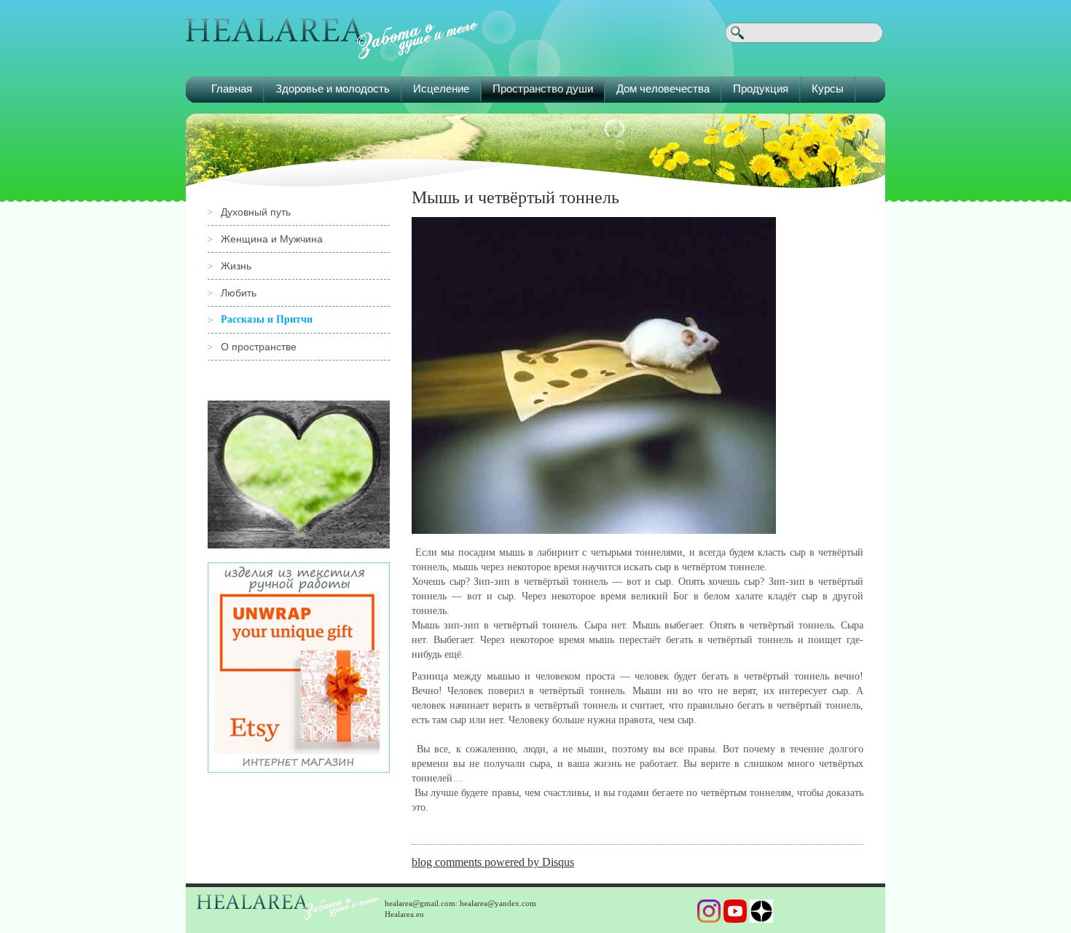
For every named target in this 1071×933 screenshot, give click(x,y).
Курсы (828, 88)
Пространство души (543, 88)
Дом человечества (663, 88)
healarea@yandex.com (498, 903)
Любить (238, 293)
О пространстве (259, 347)
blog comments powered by (493, 862)
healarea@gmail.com (420, 903)
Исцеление (441, 88)
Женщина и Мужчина (272, 239)
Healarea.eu (404, 914)
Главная (231, 88)
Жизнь (236, 266)
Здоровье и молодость (332, 88)
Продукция (760, 88)
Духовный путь (256, 212)
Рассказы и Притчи (267, 319)
